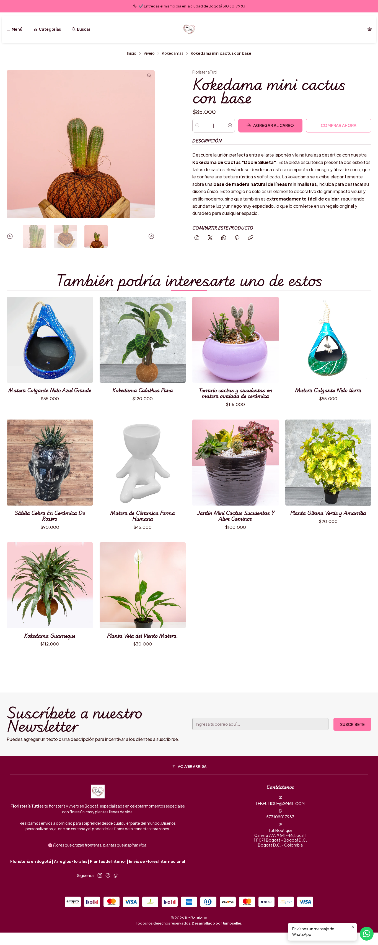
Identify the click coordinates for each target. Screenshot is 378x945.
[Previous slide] (11, 236)
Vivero (149, 53)
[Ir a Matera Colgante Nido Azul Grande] (50, 340)
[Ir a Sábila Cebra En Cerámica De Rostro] (50, 463)
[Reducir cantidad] (197, 125)
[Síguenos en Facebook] (108, 875)
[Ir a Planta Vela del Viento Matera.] (143, 585)
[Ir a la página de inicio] (189, 29)
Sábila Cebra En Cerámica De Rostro (50, 516)
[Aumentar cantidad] (230, 125)
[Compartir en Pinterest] (237, 238)
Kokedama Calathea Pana (142, 390)
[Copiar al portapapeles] (250, 238)
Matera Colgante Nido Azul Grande (49, 390)
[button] (189, 766)
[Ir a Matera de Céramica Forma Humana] (143, 463)
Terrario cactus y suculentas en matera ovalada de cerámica (235, 393)
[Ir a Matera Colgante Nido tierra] (328, 340)
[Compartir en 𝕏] (210, 238)
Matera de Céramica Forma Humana (142, 516)
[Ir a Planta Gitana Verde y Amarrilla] (328, 463)
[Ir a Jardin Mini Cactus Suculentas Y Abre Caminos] (235, 463)
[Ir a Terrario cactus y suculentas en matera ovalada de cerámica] (235, 340)
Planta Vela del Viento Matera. (142, 635)
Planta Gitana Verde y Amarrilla (328, 513)
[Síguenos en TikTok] (116, 875)
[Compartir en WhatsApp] (223, 238)
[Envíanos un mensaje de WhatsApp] (367, 934)
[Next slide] (150, 236)
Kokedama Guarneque (50, 635)
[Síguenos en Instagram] (100, 875)
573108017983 (280, 816)
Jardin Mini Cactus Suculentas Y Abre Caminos (235, 516)
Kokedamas (172, 53)
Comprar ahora (338, 125)
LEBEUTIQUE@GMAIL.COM (280, 803)
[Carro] (369, 29)
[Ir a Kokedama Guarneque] (50, 585)
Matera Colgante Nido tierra (328, 390)
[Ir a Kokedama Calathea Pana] (143, 340)
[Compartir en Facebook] (196, 238)
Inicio (131, 53)
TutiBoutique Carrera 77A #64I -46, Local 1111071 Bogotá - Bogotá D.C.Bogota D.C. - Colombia (280, 837)
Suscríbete (352, 724)
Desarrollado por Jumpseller (216, 923)
